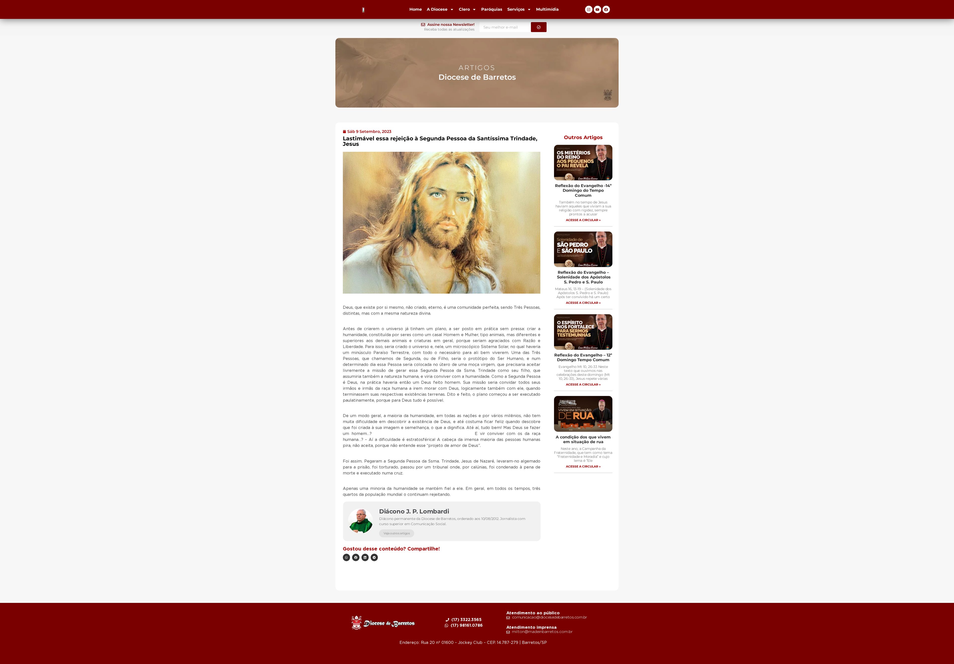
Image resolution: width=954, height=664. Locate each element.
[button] (346, 557)
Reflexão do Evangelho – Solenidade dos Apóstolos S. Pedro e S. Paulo (583, 277)
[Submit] (539, 27)
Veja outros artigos (397, 533)
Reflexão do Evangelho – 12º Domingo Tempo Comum (583, 357)
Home (415, 9)
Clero (464, 9)
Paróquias (491, 9)
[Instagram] (589, 9)
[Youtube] (597, 9)
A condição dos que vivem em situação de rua (583, 439)
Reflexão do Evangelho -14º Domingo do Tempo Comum (583, 190)
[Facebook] (606, 9)
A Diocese (437, 9)
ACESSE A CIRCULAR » (583, 220)
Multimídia (547, 9)
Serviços (516, 9)
